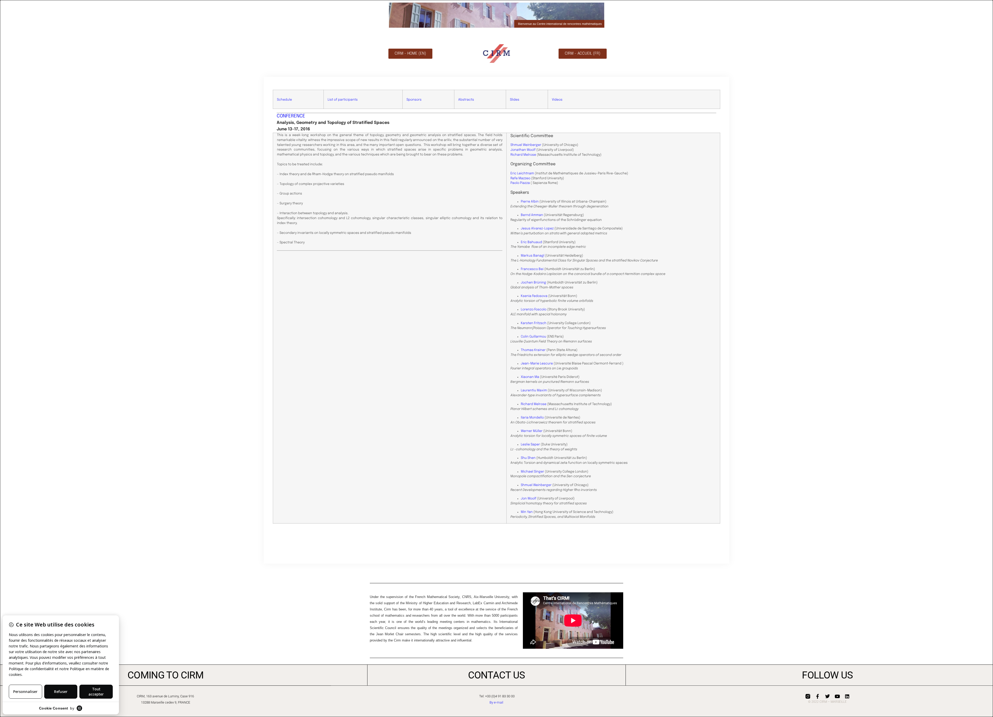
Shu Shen (528, 458)
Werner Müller (532, 431)
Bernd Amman (532, 215)
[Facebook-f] (817, 696)
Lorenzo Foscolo (533, 309)
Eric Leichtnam (522, 173)
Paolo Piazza (520, 183)
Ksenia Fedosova (534, 296)
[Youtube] (837, 696)
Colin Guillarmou (533, 336)
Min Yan (527, 512)
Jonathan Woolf (523, 150)
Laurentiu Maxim (534, 390)
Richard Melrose (523, 154)
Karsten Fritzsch (533, 323)
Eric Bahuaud (531, 242)
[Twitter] (827, 696)
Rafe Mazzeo (520, 178)
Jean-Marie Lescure (537, 363)
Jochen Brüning (533, 282)
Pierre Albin (530, 201)
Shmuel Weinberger (525, 145)
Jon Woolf (528, 498)
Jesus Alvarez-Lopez (537, 228)
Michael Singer (532, 471)
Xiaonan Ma (530, 377)
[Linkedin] (847, 696)
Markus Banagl (532, 255)
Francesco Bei (532, 269)
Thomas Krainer (533, 350)
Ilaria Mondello (532, 417)
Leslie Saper (530, 444)
